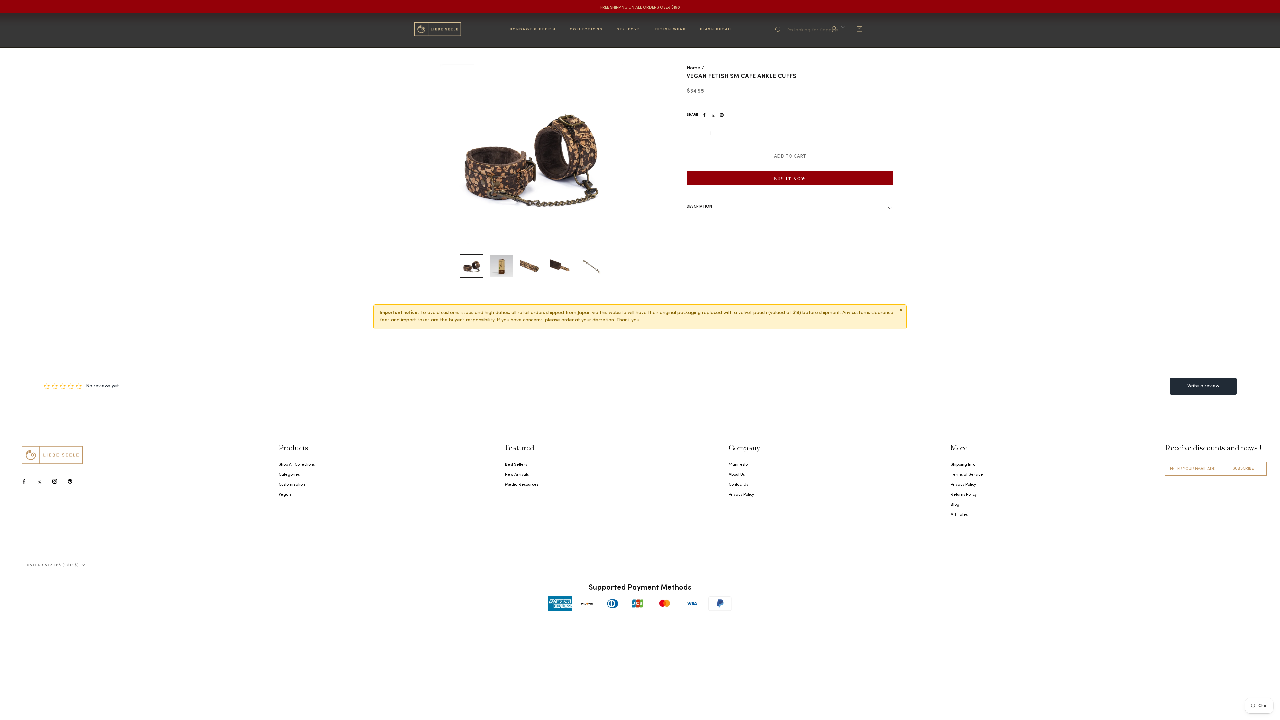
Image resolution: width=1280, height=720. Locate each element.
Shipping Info (963, 465)
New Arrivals (517, 475)
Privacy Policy (741, 495)
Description (699, 207)
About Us (737, 475)
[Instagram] (54, 481)
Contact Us (738, 485)
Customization (292, 485)
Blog (955, 505)
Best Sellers (516, 465)
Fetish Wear (670, 29)
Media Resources (521, 485)
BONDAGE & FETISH (533, 29)
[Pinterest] (722, 115)
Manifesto (738, 465)
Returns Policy (964, 495)
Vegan (285, 495)
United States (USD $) (53, 564)
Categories (289, 475)
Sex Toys (629, 29)
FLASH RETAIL (716, 29)
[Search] (804, 28)
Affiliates (959, 515)
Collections (586, 29)
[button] (695, 133)
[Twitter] (713, 115)
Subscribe (1243, 469)
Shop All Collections (297, 465)
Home (693, 68)
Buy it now (790, 178)
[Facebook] (704, 115)
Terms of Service (967, 475)
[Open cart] (859, 29)
